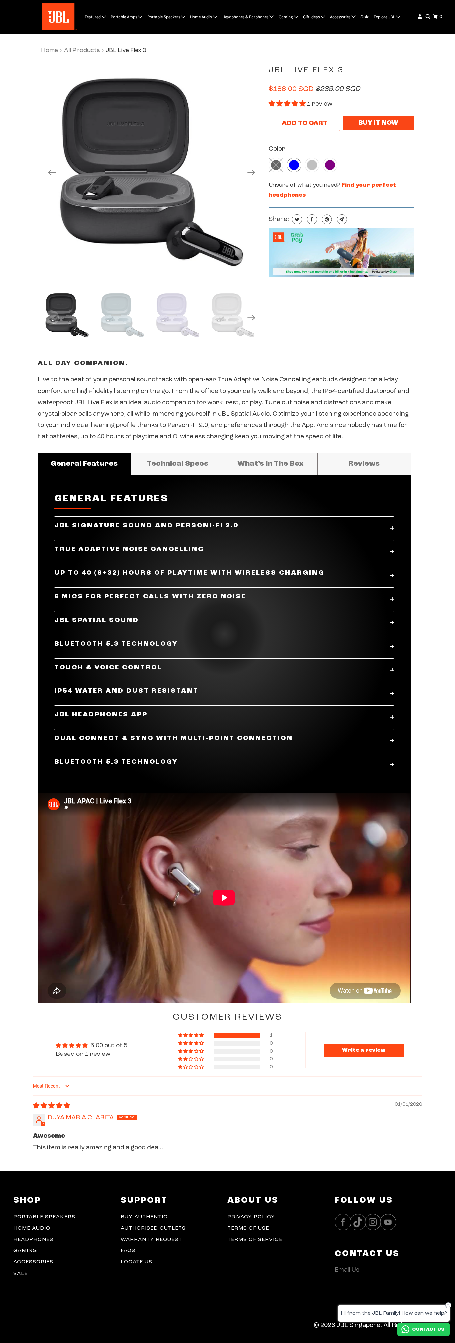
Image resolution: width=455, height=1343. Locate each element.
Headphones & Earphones (245, 17)
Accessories (340, 17)
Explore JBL (385, 17)
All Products (82, 50)
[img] (51, 1106)
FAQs (128, 1250)
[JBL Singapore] (43, 17)
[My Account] (420, 17)
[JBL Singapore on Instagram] (375, 1222)
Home (49, 50)
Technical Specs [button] (177, 463)
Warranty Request (151, 1239)
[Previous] (51, 172)
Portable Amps (124, 17)
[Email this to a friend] (341, 219)
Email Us (347, 1270)
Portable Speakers (164, 17)
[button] (288, 104)
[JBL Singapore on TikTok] (360, 1223)
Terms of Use (248, 1228)
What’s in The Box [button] (270, 463)
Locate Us (136, 1262)
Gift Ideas (312, 17)
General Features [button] (84, 463)
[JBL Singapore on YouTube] (390, 1222)
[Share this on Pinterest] (326, 219)
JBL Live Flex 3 (306, 70)
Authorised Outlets (153, 1228)
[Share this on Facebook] (311, 219)
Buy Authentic (144, 1217)
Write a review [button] (363, 1050)
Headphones (33, 1239)
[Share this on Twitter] (296, 219)
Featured (93, 17)
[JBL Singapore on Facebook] (345, 1222)
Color (277, 149)
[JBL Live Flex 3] (151, 172)
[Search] (428, 17)
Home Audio (201, 17)
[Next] (251, 172)
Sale (365, 17)
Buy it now (378, 123)
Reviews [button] (364, 463)
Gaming (286, 17)
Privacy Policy (251, 1217)
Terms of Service (255, 1239)
